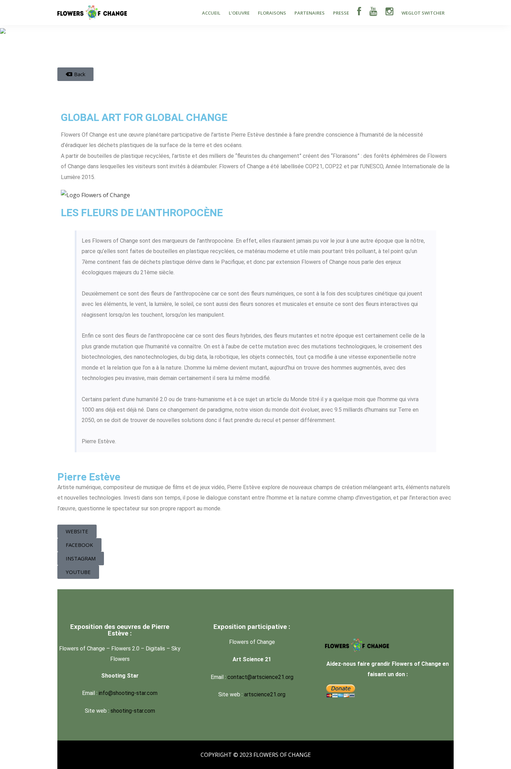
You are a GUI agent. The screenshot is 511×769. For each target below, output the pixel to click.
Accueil (211, 13)
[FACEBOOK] (359, 12)
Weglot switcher (423, 13)
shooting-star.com (133, 710)
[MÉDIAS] (373, 12)
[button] (75, 74)
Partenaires (309, 13)
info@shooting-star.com (128, 693)
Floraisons (272, 13)
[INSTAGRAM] (389, 12)
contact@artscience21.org (260, 677)
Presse (341, 13)
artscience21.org (264, 694)
